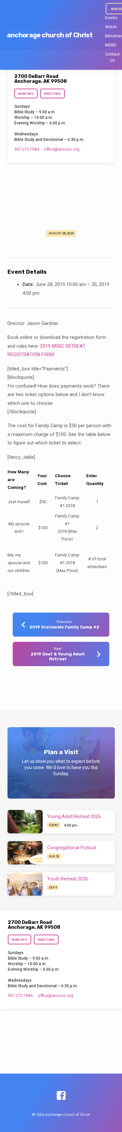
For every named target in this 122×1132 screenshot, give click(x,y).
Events (111, 17)
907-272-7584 (26, 149)
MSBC (110, 45)
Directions (52, 93)
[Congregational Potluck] (25, 853)
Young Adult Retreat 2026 (74, 816)
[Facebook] (61, 1096)
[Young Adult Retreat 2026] (25, 821)
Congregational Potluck (71, 847)
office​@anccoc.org (61, 149)
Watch (111, 26)
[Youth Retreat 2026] (25, 884)
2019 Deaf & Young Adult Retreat (58, 656)
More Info (26, 93)
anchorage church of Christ (50, 35)
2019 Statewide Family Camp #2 (64, 627)
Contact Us (112, 57)
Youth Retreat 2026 (67, 878)
